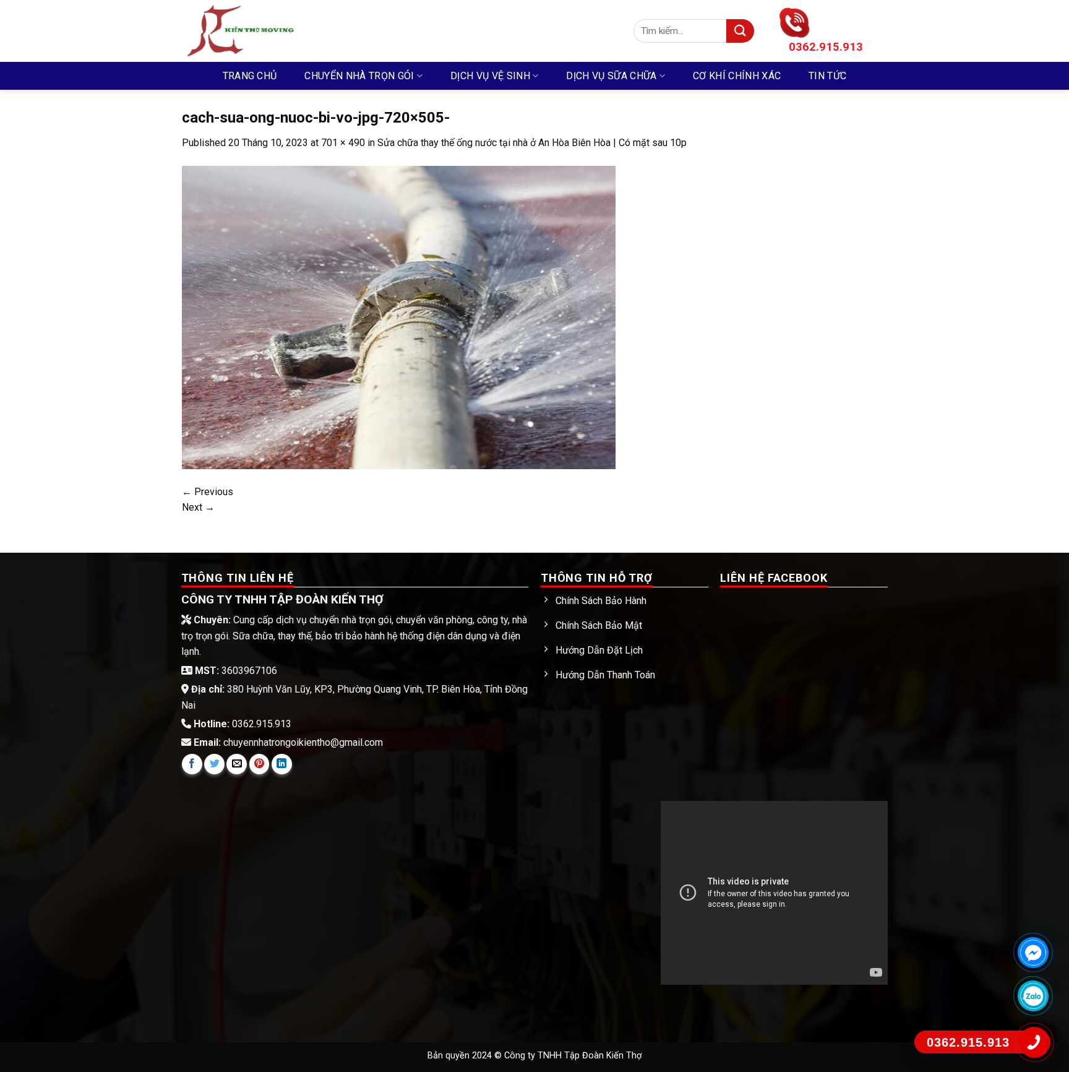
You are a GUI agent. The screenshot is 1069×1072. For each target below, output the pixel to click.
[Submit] (740, 31)
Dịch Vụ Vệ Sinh (490, 76)
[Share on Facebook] (192, 764)
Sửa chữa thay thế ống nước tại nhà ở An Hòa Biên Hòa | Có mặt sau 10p (532, 143)
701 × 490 (343, 143)
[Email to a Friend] (236, 764)
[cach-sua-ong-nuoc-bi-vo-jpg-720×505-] (399, 316)
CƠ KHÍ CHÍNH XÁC (737, 76)
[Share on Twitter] (214, 764)
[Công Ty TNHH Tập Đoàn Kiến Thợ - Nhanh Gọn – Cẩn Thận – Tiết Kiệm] (398, 31)
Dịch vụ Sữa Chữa (611, 76)
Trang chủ (250, 76)
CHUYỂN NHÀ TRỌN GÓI (359, 76)
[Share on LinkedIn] (282, 764)
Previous (207, 492)
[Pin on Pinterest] (259, 764)
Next (198, 507)
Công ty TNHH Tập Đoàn (555, 1055)
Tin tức (827, 76)
